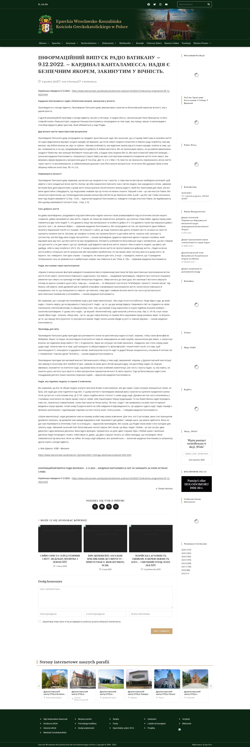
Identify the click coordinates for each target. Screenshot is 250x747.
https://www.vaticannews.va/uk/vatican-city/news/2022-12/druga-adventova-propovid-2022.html (84, 455)
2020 (183, 570)
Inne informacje (70, 81)
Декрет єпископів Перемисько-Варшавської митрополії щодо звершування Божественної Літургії (194, 223)
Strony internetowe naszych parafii (74, 662)
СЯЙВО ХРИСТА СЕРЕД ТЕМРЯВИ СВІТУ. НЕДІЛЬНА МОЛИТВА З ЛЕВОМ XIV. (60, 559)
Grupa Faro (207, 744)
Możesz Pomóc (201, 43)
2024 (183, 556)
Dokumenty (108, 43)
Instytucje (70, 43)
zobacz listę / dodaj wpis (196, 454)
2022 (183, 563)
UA (42, 4)
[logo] (45, 24)
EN (46, 4)
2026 (183, 549)
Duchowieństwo (88, 43)
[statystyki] (180, 729)
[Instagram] (160, 4)
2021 (183, 566)
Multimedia (124, 43)
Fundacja (186, 43)
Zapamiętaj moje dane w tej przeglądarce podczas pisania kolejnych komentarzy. (82, 621)
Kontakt (140, 43)
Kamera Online (171, 43)
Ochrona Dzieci (154, 43)
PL (39, 4)
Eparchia (56, 43)
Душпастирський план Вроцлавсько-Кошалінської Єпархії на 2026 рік (194, 255)
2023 (183, 560)
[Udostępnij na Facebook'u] (102, 507)
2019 (183, 573)
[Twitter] (154, 4)
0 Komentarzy (89, 81)
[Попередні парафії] (39, 686)
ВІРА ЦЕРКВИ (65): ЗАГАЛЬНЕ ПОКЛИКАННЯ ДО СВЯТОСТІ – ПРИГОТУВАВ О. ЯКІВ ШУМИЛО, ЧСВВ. (105, 560)
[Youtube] (166, 4)
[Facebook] (148, 4)
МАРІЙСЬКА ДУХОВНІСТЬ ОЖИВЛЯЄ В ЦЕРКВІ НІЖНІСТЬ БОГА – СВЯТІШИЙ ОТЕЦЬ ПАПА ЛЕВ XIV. (150, 560)
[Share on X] (95, 507)
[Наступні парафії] (211, 686)
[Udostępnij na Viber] (109, 507)
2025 (183, 553)
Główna (42, 43)
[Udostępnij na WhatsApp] (116, 507)
